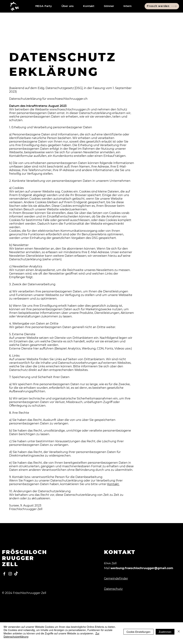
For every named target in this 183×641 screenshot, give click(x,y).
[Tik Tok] (16, 573)
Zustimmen (165, 632)
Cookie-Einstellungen (138, 632)
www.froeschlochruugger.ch (70, 109)
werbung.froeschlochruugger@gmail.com (141, 568)
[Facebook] (4, 573)
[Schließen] (179, 631)
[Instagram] (10, 573)
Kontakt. (113, 484)
